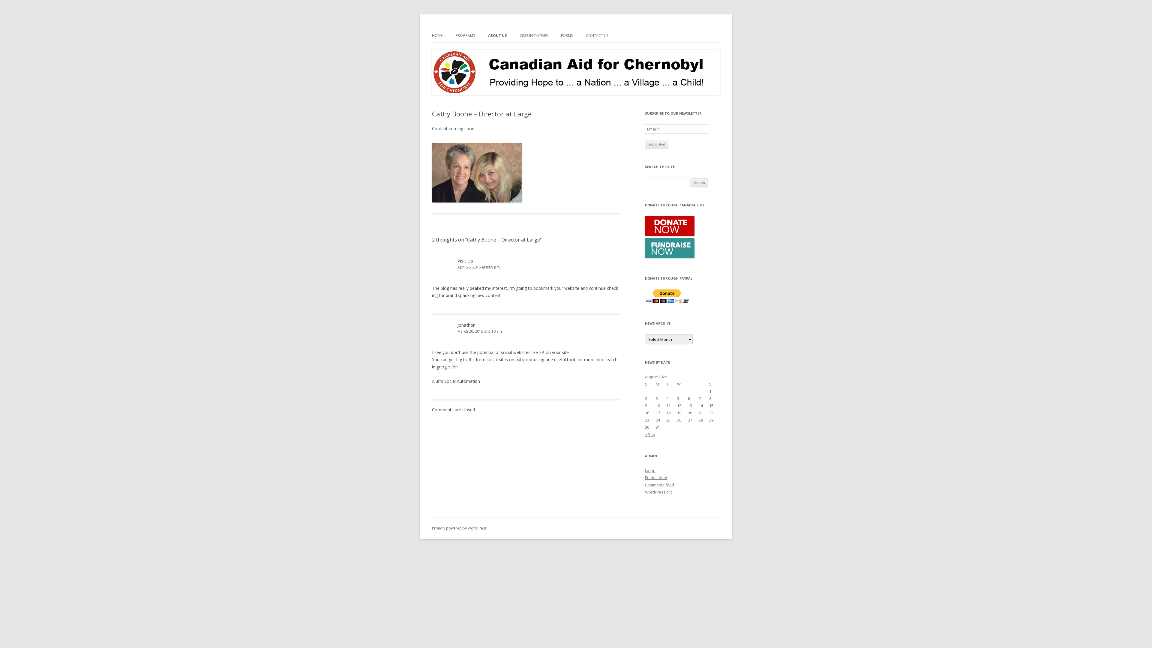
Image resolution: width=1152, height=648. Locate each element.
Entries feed (656, 477)
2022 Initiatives (534, 35)
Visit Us (465, 261)
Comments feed (659, 485)
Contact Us (597, 35)
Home (437, 35)
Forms (567, 35)
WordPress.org (658, 492)
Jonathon (467, 325)
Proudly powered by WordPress (459, 528)
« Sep (650, 434)
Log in (650, 470)
